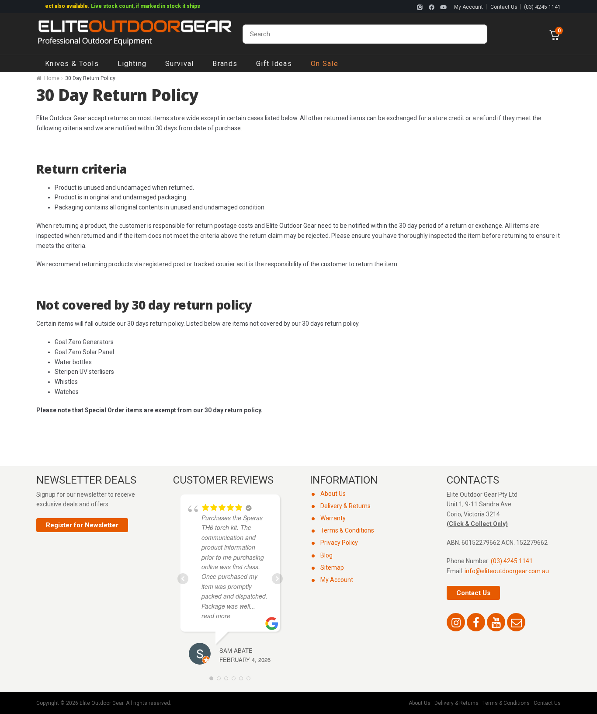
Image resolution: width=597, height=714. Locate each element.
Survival (179, 63)
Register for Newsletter (82, 525)
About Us (333, 493)
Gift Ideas (274, 63)
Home (51, 78)
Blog (326, 555)
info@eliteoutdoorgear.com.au (507, 571)
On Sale (324, 63)
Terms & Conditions (347, 530)
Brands (224, 63)
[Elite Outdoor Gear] (134, 34)
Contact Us (503, 7)
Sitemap (332, 567)
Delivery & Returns (345, 505)
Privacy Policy (339, 542)
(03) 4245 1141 (542, 7)
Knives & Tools (72, 63)
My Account (468, 7)
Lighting (132, 63)
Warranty (333, 518)
